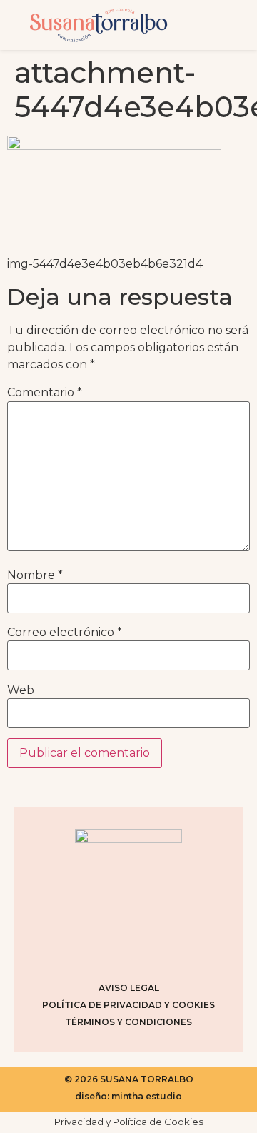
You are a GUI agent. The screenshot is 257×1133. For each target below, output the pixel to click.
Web (20, 690)
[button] (219, 25)
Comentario (44, 392)
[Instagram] (75, 947)
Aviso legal (129, 987)
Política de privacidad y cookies (128, 1004)
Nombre (35, 575)
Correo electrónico (64, 632)
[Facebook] (110, 947)
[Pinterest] (146, 947)
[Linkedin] (182, 947)
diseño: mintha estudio (128, 1096)
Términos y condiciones (128, 1022)
